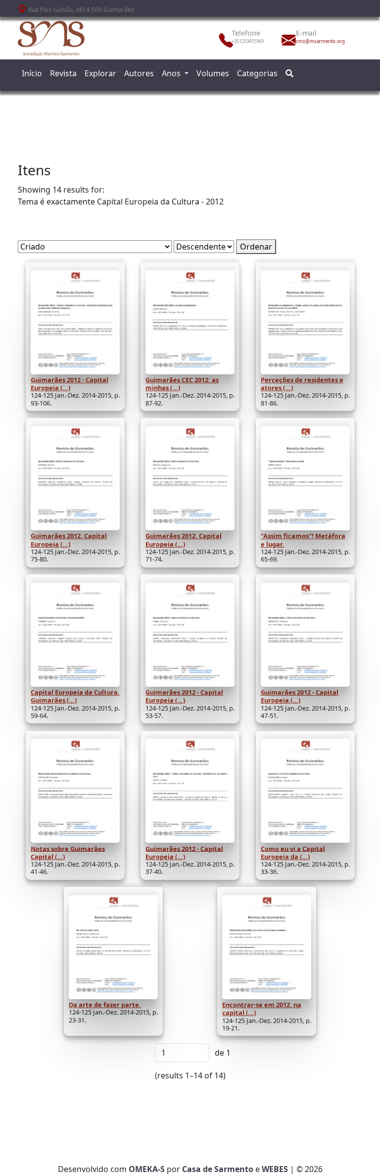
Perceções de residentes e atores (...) (302, 383)
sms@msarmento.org (317, 41)
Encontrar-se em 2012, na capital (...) (261, 1008)
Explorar (100, 73)
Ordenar (256, 246)
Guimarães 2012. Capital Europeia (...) (69, 539)
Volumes (212, 73)
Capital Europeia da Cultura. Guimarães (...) (75, 696)
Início (32, 73)
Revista (63, 73)
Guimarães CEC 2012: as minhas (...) (182, 383)
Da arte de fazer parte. (105, 1004)
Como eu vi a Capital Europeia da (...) (293, 852)
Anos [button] (172, 73)
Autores (139, 73)
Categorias (257, 73)
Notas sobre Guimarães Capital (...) (68, 852)
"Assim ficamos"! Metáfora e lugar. (303, 539)
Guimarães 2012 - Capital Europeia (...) (69, 383)
